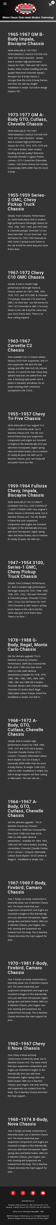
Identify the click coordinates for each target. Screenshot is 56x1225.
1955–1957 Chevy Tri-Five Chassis (26, 416)
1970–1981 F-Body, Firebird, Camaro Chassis (28, 968)
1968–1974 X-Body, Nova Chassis (28, 1122)
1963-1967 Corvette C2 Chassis (20, 345)
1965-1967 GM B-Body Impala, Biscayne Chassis (26, 39)
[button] (5, 3)
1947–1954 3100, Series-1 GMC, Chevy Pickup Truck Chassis (26, 569)
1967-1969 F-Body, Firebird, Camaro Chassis (27, 887)
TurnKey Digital (42, 1218)
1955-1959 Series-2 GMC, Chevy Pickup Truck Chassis (27, 202)
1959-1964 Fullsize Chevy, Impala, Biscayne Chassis (27, 490)
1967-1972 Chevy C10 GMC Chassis (26, 275)
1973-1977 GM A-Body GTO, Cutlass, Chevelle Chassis (27, 119)
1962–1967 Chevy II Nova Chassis (26, 1046)
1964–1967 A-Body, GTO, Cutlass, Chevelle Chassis (25, 808)
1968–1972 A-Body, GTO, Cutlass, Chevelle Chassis (25, 727)
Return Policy (28, 1201)
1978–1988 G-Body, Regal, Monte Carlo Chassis (27, 645)
